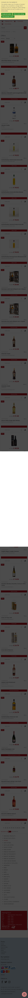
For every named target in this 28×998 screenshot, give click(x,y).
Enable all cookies (6, 14)
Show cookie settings (19, 14)
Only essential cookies (7, 16)
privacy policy (4, 10)
